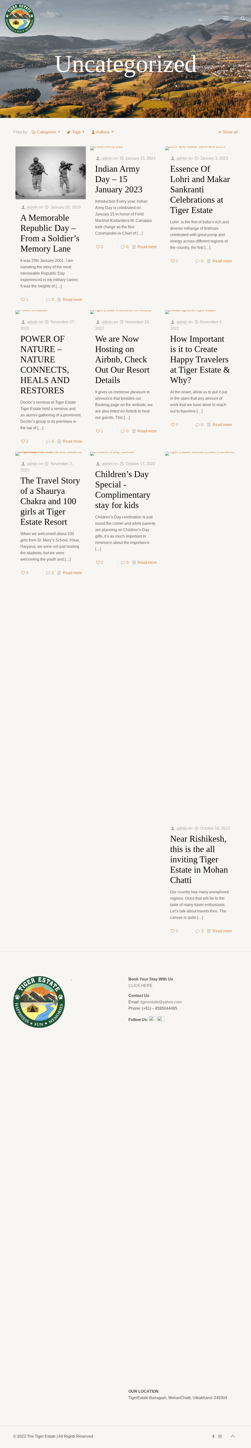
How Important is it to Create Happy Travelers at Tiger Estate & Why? (200, 359)
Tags (76, 132)
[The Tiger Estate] (19, 18)
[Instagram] (220, 1436)
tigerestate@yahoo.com (161, 1002)
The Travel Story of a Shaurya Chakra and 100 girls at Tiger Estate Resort (50, 501)
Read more (72, 300)
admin (32, 207)
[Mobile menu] (226, 18)
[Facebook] (213, 1436)
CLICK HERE (140, 985)
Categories (46, 132)
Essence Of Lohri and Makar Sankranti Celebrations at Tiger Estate (200, 189)
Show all (230, 132)
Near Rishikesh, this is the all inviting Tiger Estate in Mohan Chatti (199, 859)
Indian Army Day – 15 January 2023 (118, 179)
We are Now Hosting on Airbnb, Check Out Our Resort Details (122, 359)
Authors (103, 132)
